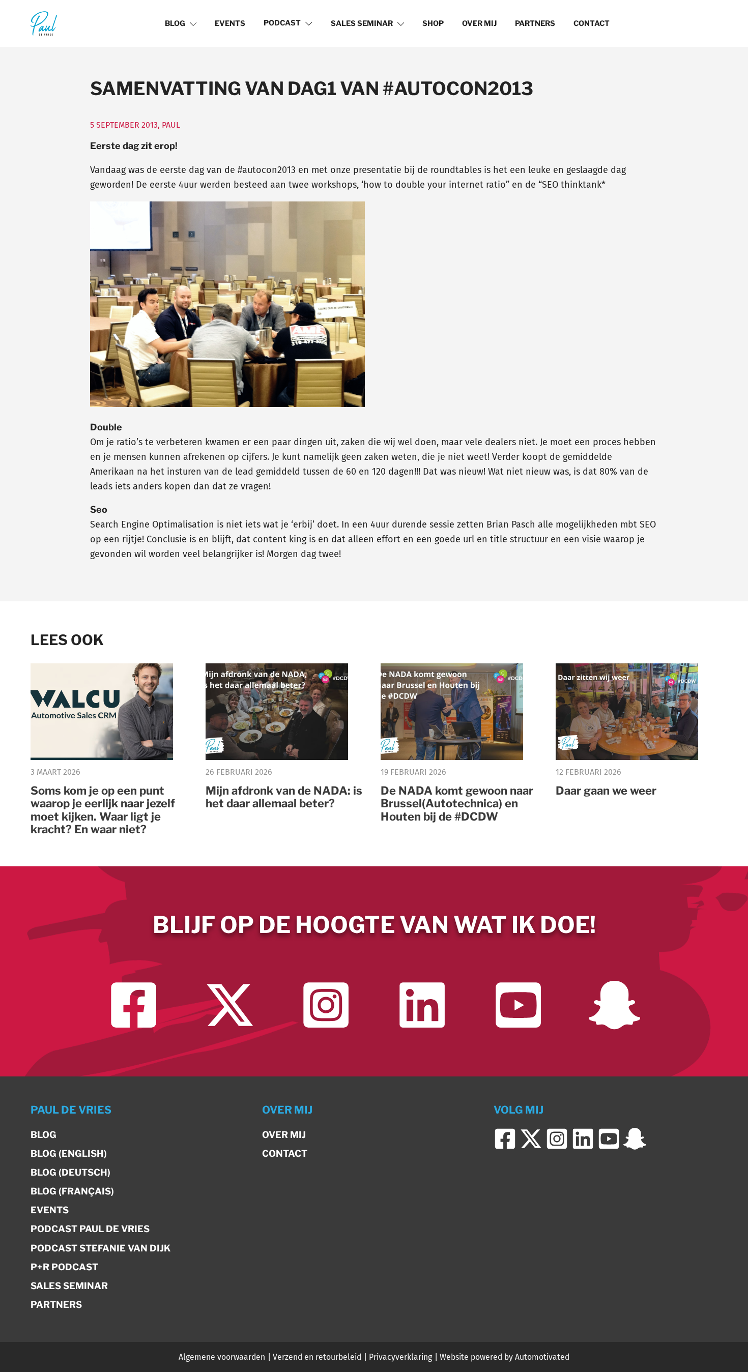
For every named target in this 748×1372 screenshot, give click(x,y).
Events (230, 23)
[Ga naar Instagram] (326, 1005)
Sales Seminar (362, 23)
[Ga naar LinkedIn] (422, 1005)
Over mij (479, 23)
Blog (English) (69, 1153)
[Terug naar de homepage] (44, 23)
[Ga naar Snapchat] (614, 1005)
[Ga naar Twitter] (229, 1005)
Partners (535, 23)
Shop (433, 23)
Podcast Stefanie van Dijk (100, 1248)
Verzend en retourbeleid (317, 1357)
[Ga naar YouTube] (518, 1005)
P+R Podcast (64, 1267)
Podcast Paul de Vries (90, 1228)
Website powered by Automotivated (504, 1357)
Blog (175, 23)
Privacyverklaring (400, 1357)
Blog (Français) (72, 1191)
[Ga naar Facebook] (133, 1005)
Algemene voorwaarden (222, 1357)
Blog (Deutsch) (70, 1172)
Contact (591, 23)
